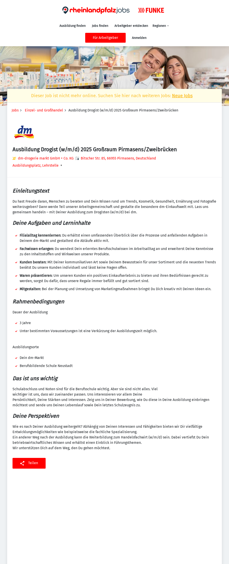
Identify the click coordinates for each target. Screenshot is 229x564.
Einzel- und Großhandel (44, 110)
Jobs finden (100, 26)
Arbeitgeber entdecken (131, 26)
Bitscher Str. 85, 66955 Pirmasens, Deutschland (118, 158)
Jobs (15, 110)
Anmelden (139, 38)
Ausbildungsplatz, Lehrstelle (36, 166)
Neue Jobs (182, 95)
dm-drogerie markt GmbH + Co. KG (46, 158)
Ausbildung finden (72, 26)
